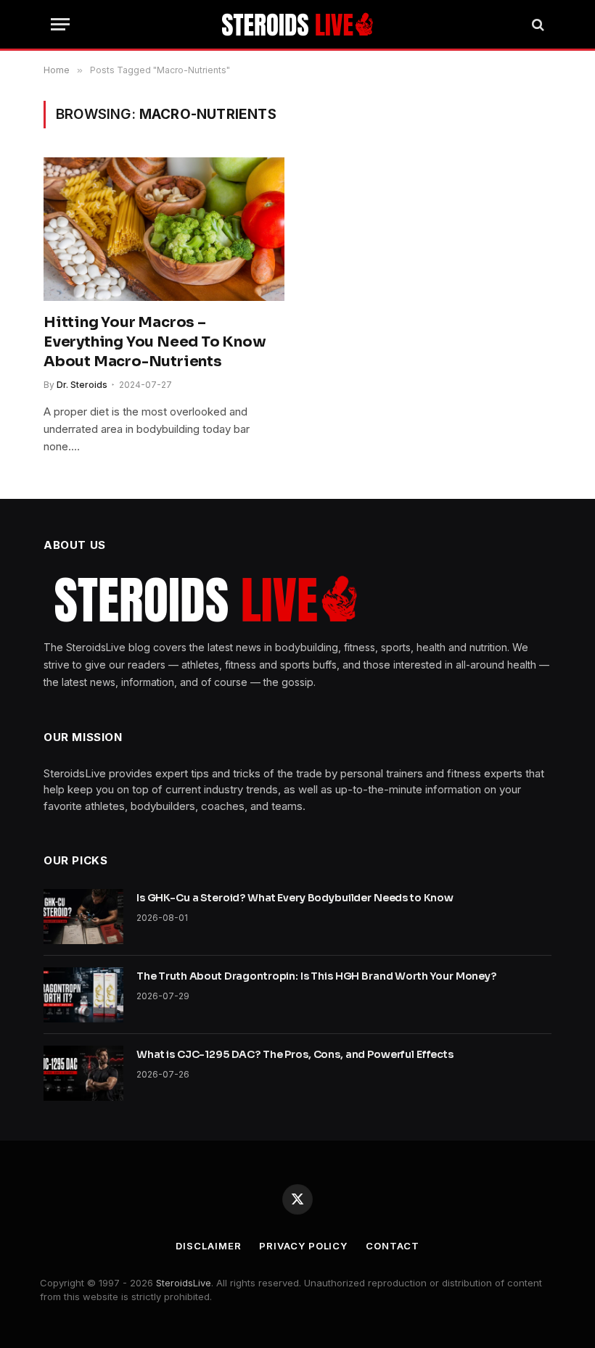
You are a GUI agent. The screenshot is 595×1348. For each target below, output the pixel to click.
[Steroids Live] (297, 24)
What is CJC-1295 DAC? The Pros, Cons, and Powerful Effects (295, 1054)
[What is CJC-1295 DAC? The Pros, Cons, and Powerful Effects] (83, 1073)
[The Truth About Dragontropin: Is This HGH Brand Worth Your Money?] (83, 994)
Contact (392, 1246)
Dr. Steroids (82, 384)
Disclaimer (208, 1246)
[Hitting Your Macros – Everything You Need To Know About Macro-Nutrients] (164, 229)
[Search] (536, 24)
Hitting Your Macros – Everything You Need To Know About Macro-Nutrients (155, 342)
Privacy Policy (303, 1246)
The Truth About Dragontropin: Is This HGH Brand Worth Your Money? (316, 976)
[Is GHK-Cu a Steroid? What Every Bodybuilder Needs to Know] (83, 916)
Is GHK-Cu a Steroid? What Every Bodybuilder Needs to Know (295, 897)
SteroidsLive (183, 1283)
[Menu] (60, 24)
